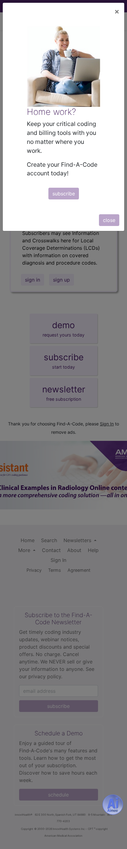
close (109, 220)
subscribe (63, 193)
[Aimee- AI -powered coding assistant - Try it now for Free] (112, 804)
